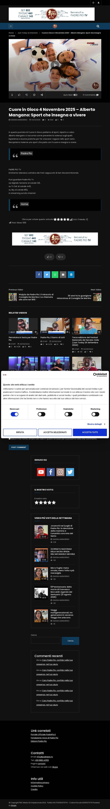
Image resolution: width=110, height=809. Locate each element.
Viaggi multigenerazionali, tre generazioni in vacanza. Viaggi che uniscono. (62, 614)
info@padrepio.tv (45, 756)
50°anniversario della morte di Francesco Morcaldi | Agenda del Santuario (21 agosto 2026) (61, 592)
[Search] (98, 26)
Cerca (34, 635)
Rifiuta (20, 432)
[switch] (41, 414)
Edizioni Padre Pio (39, 741)
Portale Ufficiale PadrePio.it (43, 734)
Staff (13, 344)
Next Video (96, 289)
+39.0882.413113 (42, 760)
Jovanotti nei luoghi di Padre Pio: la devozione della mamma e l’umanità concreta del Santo (62, 530)
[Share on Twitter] (47, 274)
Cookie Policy (37, 786)
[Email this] (63, 274)
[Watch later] (93, 2)
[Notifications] (98, 2)
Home (11, 33)
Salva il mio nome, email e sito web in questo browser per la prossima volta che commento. (54, 439)
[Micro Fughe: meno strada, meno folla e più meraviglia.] (41, 574)
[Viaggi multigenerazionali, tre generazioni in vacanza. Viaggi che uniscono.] (41, 616)
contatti (41, 763)
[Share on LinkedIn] (71, 274)
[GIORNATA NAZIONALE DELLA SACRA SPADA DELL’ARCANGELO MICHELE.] (41, 555)
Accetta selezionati (55, 432)
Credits (34, 789)
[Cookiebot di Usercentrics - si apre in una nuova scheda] (95, 375)
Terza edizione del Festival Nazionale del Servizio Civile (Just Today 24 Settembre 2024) (85, 341)
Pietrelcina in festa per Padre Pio (23, 338)
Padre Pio (26, 153)
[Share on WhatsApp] (55, 274)
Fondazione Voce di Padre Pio (44, 738)
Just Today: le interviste (28, 33)
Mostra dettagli (94, 424)
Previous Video (16, 289)
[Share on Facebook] (39, 274)
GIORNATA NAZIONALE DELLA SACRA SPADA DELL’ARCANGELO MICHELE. (63, 551)
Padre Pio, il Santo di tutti (53, 337)
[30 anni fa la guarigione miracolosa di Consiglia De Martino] (97, 297)
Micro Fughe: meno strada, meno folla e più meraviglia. (62, 570)
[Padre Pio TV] (55, 26)
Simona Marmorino (19, 120)
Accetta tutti (90, 432)
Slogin (13, 805)
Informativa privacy (40, 782)
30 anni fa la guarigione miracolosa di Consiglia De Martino (74, 297)
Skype (55, 767)
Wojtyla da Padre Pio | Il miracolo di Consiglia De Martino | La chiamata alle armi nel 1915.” (36, 297)
